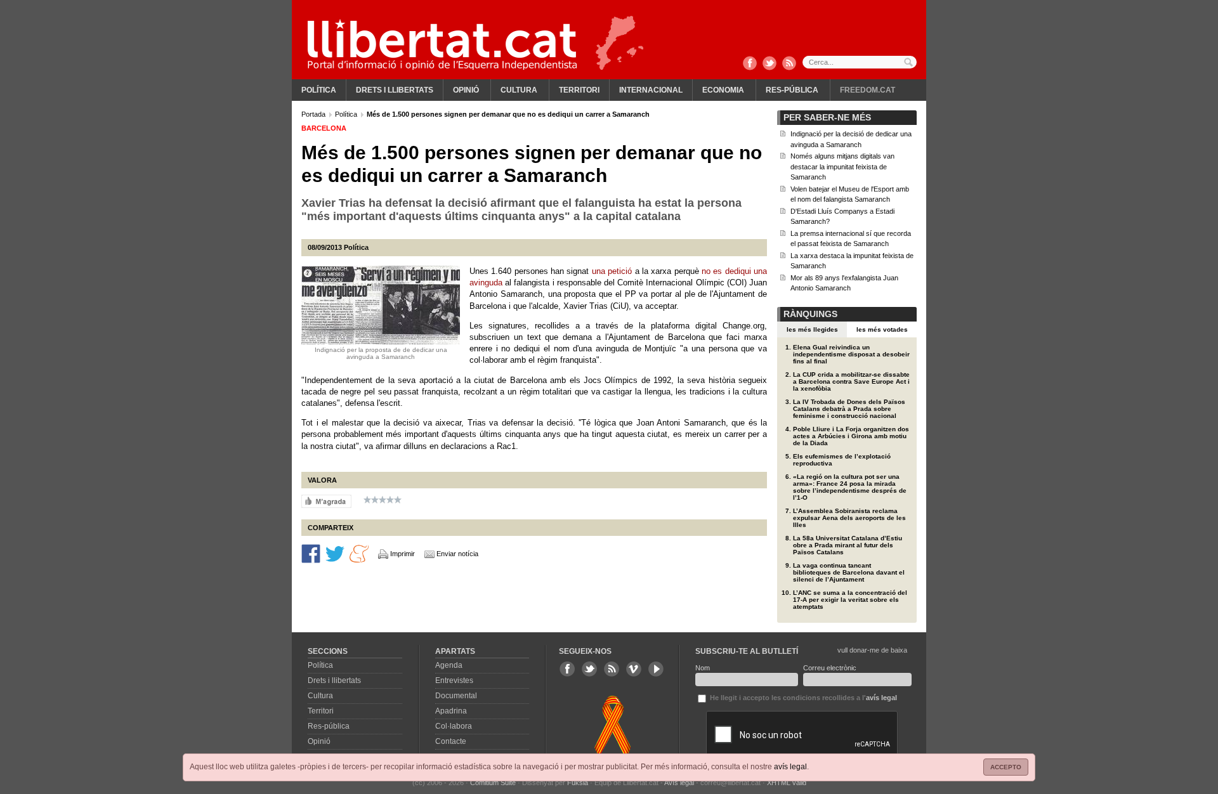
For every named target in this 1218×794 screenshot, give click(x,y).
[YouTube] (656, 669)
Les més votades (882, 329)
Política (318, 90)
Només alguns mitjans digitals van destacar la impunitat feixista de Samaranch (842, 166)
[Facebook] (750, 64)
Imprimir (402, 553)
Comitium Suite (493, 782)
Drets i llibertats (394, 90)
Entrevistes (454, 680)
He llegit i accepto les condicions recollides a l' (802, 697)
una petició (612, 271)
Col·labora (453, 726)
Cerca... (859, 62)
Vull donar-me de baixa (872, 650)
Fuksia (577, 782)
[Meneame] (359, 553)
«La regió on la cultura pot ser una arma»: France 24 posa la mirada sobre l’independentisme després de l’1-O (850, 487)
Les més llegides (812, 329)
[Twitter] (769, 64)
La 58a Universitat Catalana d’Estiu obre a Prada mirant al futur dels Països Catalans (847, 545)
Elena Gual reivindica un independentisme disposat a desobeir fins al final (851, 354)
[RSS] (789, 64)
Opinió (466, 90)
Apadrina (451, 710)
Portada (314, 114)
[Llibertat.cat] (442, 44)
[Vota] (326, 500)
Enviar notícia (457, 553)
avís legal (790, 766)
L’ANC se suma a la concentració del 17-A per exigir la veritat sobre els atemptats (850, 599)
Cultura (519, 90)
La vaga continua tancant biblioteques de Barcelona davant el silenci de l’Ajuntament (849, 572)
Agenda (448, 665)
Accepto (1005, 767)
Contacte (450, 741)
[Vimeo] (633, 669)
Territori (579, 90)
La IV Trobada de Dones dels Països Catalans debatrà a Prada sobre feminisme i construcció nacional (849, 408)
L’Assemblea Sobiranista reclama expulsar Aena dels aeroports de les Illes (849, 517)
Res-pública (792, 90)
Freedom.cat (867, 90)
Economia (723, 90)
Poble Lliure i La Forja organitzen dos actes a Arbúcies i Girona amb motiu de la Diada (851, 436)
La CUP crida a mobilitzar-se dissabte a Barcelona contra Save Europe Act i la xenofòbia (851, 381)
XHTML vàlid (786, 782)
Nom (702, 668)
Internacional (651, 90)
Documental (456, 695)
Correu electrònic (829, 668)
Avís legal (679, 782)
